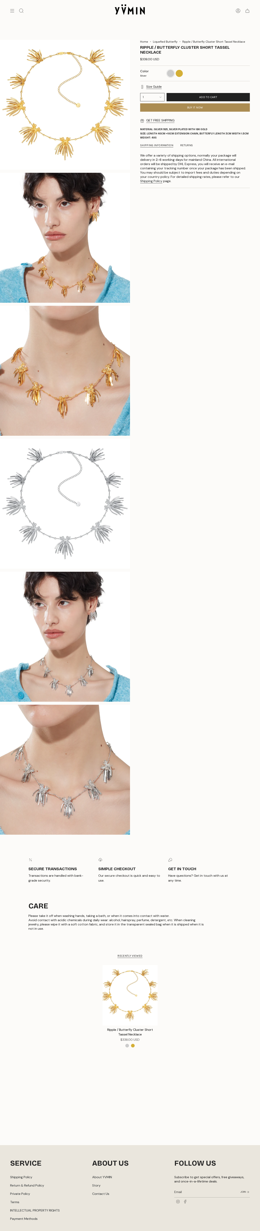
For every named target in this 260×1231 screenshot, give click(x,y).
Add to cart (208, 97)
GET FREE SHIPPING (160, 120)
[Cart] (247, 10)
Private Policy (20, 1194)
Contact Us (100, 1194)
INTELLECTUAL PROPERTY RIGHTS (35, 1210)
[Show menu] (12, 10)
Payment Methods (24, 1219)
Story (96, 1185)
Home (144, 41)
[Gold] (133, 1045)
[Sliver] (127, 1045)
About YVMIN (102, 1177)
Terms (14, 1202)
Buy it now (195, 107)
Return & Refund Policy (27, 1185)
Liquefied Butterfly (165, 41)
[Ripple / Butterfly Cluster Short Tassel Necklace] (130, 995)
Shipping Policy (151, 181)
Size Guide (154, 86)
